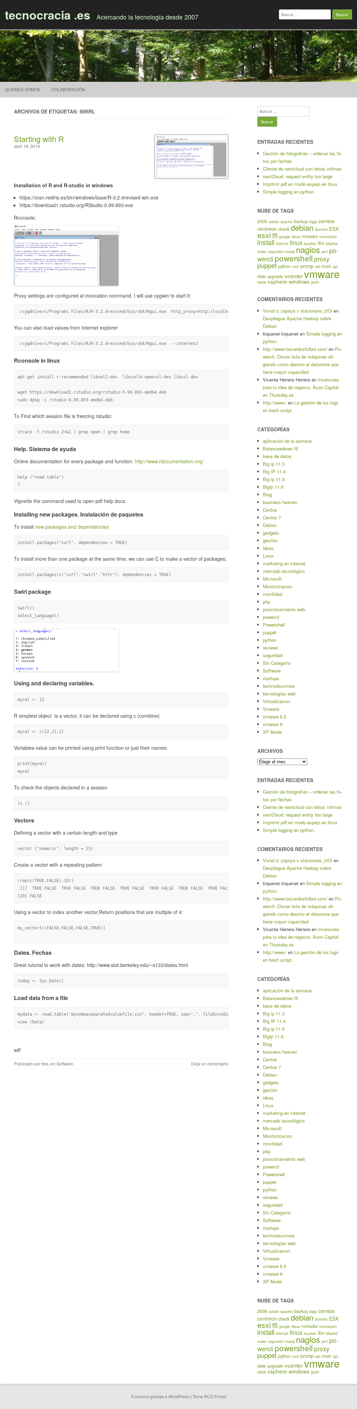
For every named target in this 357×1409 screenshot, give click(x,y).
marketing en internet (284, 563)
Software (64, 1063)
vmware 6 (272, 724)
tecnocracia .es (47, 14)
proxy (321, 258)
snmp (307, 265)
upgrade (275, 276)
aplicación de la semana (287, 441)
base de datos (277, 456)
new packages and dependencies (72, 526)
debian (302, 227)
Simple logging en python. (289, 191)
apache (286, 221)
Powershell (274, 624)
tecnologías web (279, 693)
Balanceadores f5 (280, 448)
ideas (295, 236)
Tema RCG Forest (209, 1396)
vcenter (293, 276)
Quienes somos (22, 89)
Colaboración (68, 89)
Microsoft (272, 578)
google (284, 236)
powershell (294, 257)
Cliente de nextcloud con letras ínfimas (302, 168)
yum (315, 282)
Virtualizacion (276, 701)
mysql (290, 251)
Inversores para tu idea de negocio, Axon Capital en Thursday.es (301, 387)
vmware (322, 273)
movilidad (272, 594)
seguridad (272, 655)
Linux (268, 555)
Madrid (331, 243)
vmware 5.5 (274, 716)
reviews (270, 647)
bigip (313, 221)
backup (301, 221)
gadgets (271, 532)
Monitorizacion (277, 586)
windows (299, 281)
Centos (270, 509)
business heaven (280, 502)
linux (296, 242)
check (283, 229)
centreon (267, 228)
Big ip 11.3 (273, 464)
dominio (321, 229)
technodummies (279, 686)
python (284, 266)
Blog (267, 494)
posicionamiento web (284, 609)
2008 (262, 221)
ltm (321, 242)
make (261, 251)
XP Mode (272, 732)
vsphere (277, 281)
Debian (270, 525)
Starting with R (39, 138)
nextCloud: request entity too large (297, 176)
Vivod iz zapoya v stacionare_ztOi (297, 310)
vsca (261, 282)
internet (282, 243)
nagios (308, 249)
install (265, 242)
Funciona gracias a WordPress (160, 1396)
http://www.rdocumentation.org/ (169, 461)
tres (44, 1063)
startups (271, 678)
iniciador (310, 236)
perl (324, 251)
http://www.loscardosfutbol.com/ (295, 349)
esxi (264, 235)
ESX (334, 228)
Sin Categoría (276, 663)
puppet (266, 265)
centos (326, 221)
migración (276, 251)
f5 (275, 235)
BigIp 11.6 (273, 486)
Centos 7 (272, 517)
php (266, 601)
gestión (270, 540)
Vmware (271, 709)
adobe (273, 221)
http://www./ (275, 402)
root (295, 266)
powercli (271, 617)
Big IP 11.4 (274, 471)
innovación (328, 236)
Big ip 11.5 (273, 479)
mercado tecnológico (284, 571)
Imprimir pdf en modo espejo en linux (300, 184)
